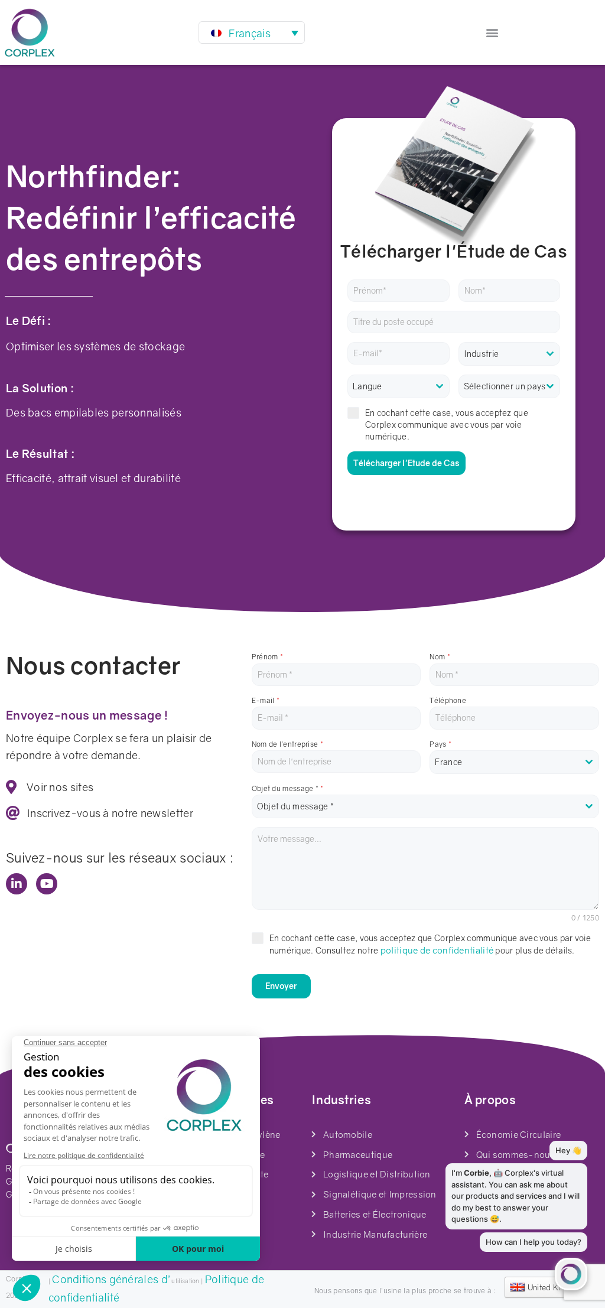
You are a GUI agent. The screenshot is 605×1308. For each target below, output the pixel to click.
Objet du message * (288, 788)
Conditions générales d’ (111, 1279)
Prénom (267, 656)
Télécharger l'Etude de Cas (406, 463)
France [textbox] (448, 762)
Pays (440, 744)
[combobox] (509, 354)
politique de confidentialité (435, 950)
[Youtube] (46, 883)
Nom (440, 656)
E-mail (265, 700)
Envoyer (281, 986)
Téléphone (448, 700)
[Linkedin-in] (16, 883)
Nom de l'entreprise (287, 744)
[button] (492, 33)
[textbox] (509, 354)
